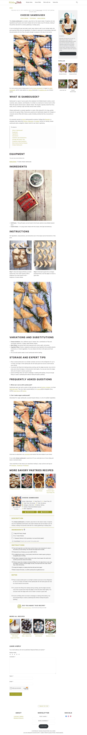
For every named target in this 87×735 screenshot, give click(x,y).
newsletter (27, 454)
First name (43, 716)
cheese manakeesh (37, 88)
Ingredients (15, 134)
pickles (24, 391)
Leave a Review (41, 18)
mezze (24, 119)
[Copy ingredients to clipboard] (24, 529)
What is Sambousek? (17, 130)
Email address (43, 720)
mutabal (37, 121)
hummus (25, 121)
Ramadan (47, 119)
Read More (67, 53)
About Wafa (38, 2)
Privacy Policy (19, 718)
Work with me (46, 2)
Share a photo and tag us (26, 607)
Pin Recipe (46, 512)
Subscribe (55, 2)
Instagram (13, 465)
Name (11, 676)
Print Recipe (33, 18)
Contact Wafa (18, 716)
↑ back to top (43, 706)
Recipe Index (29, 2)
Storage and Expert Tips (18, 139)
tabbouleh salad (14, 389)
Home (11, 7)
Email (11, 681)
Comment (12, 656)
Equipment (15, 132)
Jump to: (14, 127)
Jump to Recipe (24, 18)
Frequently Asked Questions (19, 141)
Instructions (15, 135)
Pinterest (26, 465)
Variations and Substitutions (19, 137)
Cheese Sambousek (17, 145)
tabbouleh (30, 121)
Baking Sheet (13, 161)
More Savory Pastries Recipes (19, 143)
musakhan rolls (42, 90)
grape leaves (17, 391)
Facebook (19, 465)
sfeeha (30, 90)
